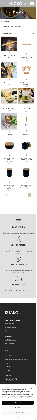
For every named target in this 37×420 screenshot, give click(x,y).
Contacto (8, 367)
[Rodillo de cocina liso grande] (9, 44)
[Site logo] (15, 3)
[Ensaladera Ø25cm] (9, 96)
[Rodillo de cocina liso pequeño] (26, 45)
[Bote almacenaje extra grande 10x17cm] (9, 173)
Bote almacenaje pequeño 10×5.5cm (9, 159)
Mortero (9, 134)
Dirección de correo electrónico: (12, 383)
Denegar (18, 408)
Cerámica (8, 331)
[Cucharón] (26, 121)
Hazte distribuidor (10, 340)
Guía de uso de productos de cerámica (17, 359)
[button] (9, 52)
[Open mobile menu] (2, 3)
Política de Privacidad (17, 417)
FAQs (6, 363)
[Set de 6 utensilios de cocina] (26, 70)
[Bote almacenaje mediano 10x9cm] (26, 145)
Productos (8, 347)
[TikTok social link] (16, 379)
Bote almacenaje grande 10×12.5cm (26, 186)
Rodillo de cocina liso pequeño (26, 58)
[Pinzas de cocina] (9, 70)
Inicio (3, 21)
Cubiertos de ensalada (26, 109)
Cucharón (26, 134)
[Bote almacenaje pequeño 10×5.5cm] (9, 145)
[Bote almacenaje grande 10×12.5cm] (26, 173)
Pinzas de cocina (9, 83)
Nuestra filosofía (10, 343)
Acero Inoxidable (10, 323)
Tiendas (7, 370)
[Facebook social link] (6, 379)
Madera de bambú (10, 327)
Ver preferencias (18, 413)
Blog (6, 350)
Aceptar (18, 403)
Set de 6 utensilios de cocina (26, 83)
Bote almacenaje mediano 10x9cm (26, 159)
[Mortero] (9, 121)
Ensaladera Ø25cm (9, 108)
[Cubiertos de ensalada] (26, 96)
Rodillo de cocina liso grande (9, 56)
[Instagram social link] (9, 379)
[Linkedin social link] (12, 379)
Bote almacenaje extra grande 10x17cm (9, 186)
